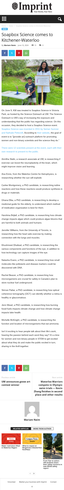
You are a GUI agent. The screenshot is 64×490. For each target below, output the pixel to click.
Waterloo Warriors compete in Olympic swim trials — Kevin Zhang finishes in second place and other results (48, 388)
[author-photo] (32, 409)
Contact (53, 482)
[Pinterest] (19, 53)
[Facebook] (5, 53)
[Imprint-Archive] (32, 7)
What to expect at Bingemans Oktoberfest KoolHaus (32, 448)
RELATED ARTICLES (21, 428)
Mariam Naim (10, 45)
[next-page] (33, 473)
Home (4, 26)
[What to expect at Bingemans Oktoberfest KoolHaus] (32, 438)
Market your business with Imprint (33, 482)
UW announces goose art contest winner (16, 383)
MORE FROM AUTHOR (42, 428)
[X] (12, 53)
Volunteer (12, 482)
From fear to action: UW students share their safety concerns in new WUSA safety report (52, 464)
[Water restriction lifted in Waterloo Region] (11, 438)
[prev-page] (30, 473)
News (11, 26)
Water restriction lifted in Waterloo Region (11, 447)
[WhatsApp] (26, 53)
